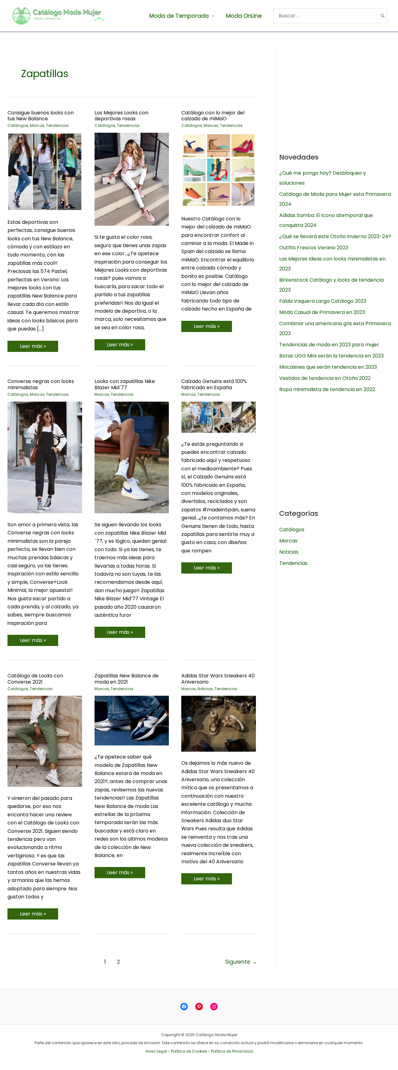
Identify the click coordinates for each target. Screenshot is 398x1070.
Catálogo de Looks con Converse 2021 (35, 678)
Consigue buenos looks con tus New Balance (40, 115)
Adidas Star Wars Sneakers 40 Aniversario (218, 678)
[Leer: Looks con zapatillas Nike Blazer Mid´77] (132, 457)
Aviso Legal (156, 1051)
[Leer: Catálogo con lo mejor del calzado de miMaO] (218, 169)
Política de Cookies (189, 1051)
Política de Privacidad (232, 1051)
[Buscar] (383, 16)
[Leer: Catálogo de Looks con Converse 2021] (44, 741)
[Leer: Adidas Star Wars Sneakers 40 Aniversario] (218, 723)
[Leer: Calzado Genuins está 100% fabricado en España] (218, 416)
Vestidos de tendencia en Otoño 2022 (325, 378)
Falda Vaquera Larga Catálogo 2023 (322, 301)
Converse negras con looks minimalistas (40, 384)
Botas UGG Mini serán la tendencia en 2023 (331, 355)
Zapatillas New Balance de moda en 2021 (127, 678)
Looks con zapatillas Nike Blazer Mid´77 (125, 384)
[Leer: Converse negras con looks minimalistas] (44, 457)
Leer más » (33, 347)
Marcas (37, 125)
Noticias (205, 688)
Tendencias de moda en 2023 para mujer (329, 344)
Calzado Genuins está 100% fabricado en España (214, 384)
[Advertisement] (335, 95)
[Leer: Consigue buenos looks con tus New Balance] (44, 171)
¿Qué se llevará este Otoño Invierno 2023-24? (335, 236)
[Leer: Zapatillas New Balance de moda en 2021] (132, 720)
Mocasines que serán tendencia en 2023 (328, 367)
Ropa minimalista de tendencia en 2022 (327, 389)
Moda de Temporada (179, 16)
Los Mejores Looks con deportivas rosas (121, 115)
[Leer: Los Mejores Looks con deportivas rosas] (132, 178)
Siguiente (241, 962)
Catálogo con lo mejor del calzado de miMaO (212, 115)
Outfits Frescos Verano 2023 (313, 247)
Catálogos (17, 125)
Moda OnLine (243, 16)
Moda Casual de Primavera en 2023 (322, 312)
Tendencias (57, 125)
